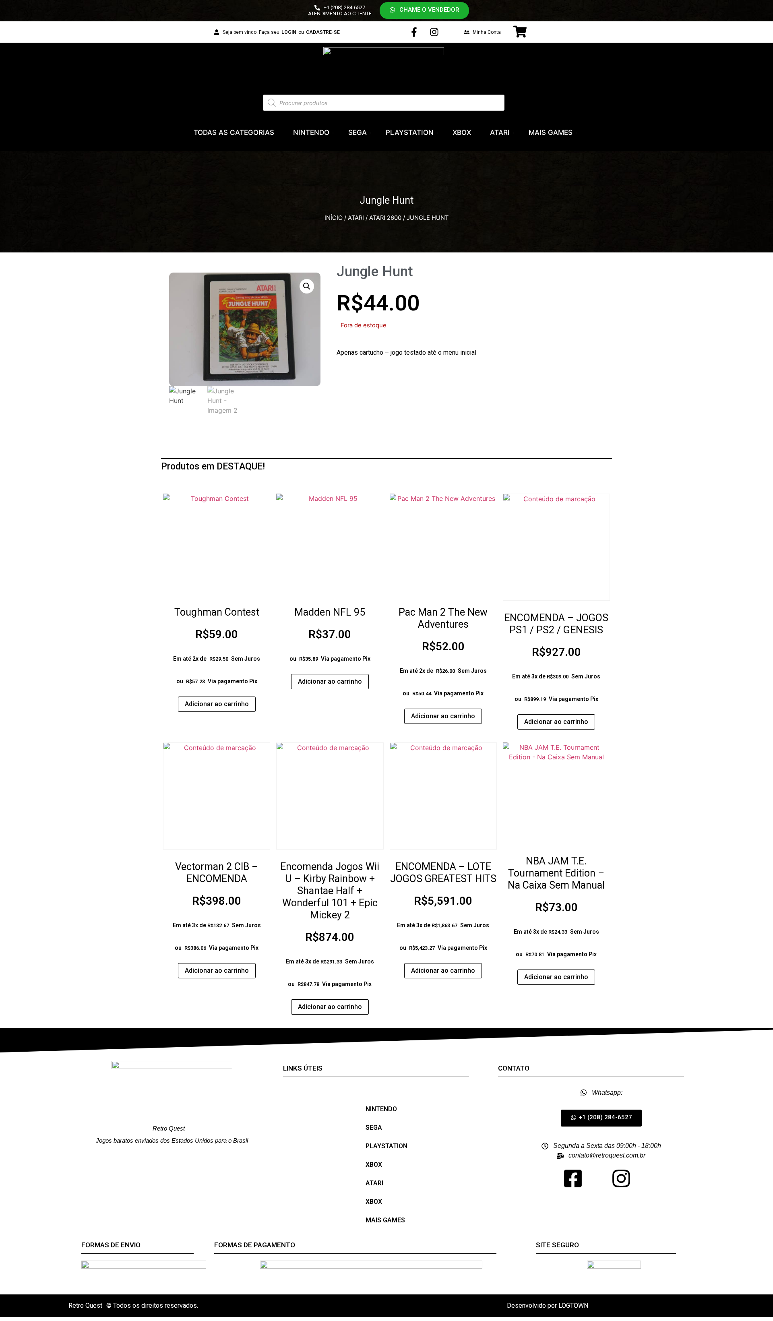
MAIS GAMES (551, 132)
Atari (356, 217)
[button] (424, 10)
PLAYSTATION (410, 132)
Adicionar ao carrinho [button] (217, 704)
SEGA (357, 132)
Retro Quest (85, 1305)
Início (333, 217)
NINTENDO (311, 132)
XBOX (462, 132)
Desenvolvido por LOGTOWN (547, 1305)
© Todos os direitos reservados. (152, 1305)
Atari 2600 (385, 217)
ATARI (500, 132)
